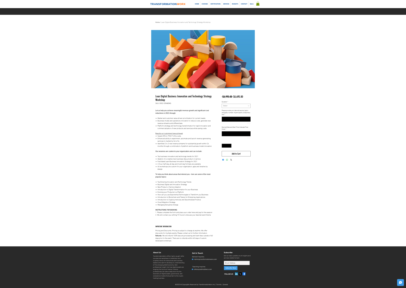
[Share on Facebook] (223, 160)
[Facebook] (244, 273)
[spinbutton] (226, 146)
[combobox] (236, 106)
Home (157, 22)
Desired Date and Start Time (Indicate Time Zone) (235, 128)
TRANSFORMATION (163, 4)
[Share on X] (231, 160)
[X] (240, 273)
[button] (226, 3)
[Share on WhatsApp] (227, 160)
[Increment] (229, 146)
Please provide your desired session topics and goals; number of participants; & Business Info (236, 113)
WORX (181, 4)
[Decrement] (223, 146)
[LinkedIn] (236, 273)
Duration (225, 102)
